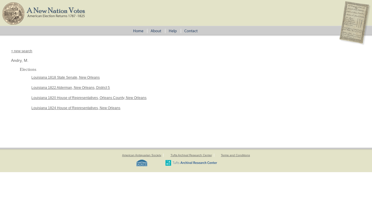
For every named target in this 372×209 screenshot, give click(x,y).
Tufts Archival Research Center (191, 155)
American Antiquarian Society (141, 155)
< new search (21, 51)
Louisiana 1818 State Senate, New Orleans (65, 77)
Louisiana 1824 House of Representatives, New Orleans (75, 108)
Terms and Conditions (235, 155)
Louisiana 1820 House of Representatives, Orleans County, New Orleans (88, 98)
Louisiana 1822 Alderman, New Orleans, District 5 (70, 88)
